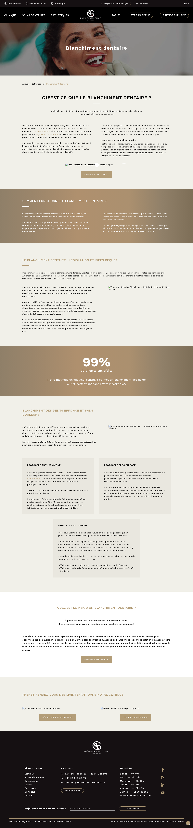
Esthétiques (60, 15)
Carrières (30, 788)
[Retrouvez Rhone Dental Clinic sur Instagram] (163, 777)
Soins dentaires (33, 15)
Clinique (10, 15)
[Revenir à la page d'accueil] (90, 15)
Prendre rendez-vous (96, 174)
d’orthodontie (33, 478)
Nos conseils (142, 3)
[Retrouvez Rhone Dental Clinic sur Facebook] (163, 769)
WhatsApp (60, 3)
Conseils (29, 791)
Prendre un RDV (174, 15)
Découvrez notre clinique (57, 717)
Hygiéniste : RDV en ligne (116, 3)
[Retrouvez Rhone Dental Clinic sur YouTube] (163, 793)
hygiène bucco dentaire (47, 134)
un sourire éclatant (41, 131)
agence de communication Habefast (166, 821)
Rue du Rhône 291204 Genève (86, 773)
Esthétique (31, 781)
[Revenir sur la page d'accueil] (96, 748)
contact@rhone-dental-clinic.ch (85, 782)
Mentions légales (20, 821)
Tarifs (116, 15)
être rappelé (140, 15)
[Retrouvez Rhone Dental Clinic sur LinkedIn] (163, 785)
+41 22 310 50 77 (37, 3)
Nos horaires (14, 3)
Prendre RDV (72, 790)
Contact (29, 795)
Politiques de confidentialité (53, 821)
